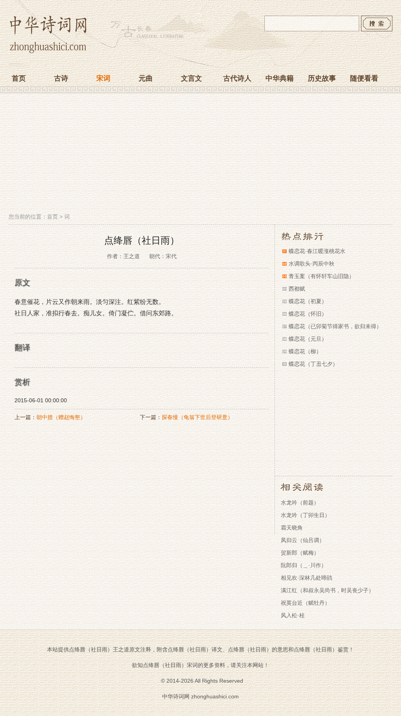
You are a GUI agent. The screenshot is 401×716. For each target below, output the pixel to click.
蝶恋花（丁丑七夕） (313, 364)
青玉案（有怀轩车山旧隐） (321, 276)
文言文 (191, 78)
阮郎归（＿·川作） (304, 565)
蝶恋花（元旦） (308, 339)
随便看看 (364, 78)
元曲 (146, 78)
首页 (19, 78)
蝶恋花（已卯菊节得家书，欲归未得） (335, 326)
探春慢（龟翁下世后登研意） (197, 417)
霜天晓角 (292, 527)
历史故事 (322, 78)
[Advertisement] (200, 154)
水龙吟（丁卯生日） (305, 515)
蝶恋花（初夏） (308, 301)
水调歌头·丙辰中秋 (311, 263)
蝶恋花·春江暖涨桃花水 (317, 251)
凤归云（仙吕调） (303, 540)
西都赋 (297, 289)
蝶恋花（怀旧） (308, 314)
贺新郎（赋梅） (300, 553)
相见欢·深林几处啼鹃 (306, 578)
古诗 (61, 78)
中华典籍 (280, 78)
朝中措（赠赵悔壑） (61, 417)
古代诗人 (237, 78)
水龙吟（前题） (300, 502)
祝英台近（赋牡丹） (305, 603)
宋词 (103, 78)
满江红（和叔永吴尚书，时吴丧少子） (327, 590)
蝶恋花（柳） (305, 351)
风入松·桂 (293, 615)
